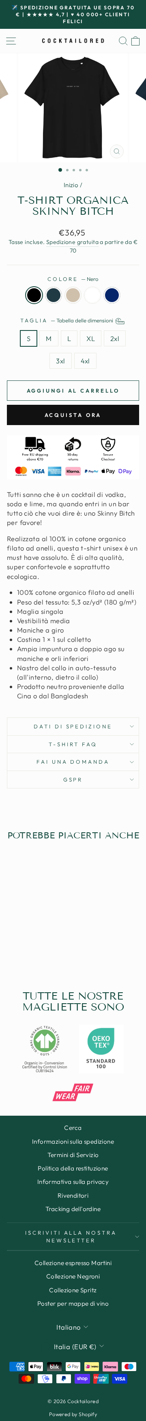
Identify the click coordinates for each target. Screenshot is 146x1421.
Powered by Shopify (73, 1414)
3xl (60, 360)
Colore (73, 279)
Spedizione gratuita (72, 242)
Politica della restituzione (73, 1168)
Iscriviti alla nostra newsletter (71, 1236)
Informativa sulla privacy (73, 1182)
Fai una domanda (73, 761)
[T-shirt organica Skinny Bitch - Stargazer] (22, 953)
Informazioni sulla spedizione (73, 1141)
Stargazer (53, 295)
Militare (112, 295)
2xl (114, 338)
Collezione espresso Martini (73, 1263)
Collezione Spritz (73, 1290)
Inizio (71, 185)
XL (90, 338)
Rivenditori (73, 1195)
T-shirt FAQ (73, 744)
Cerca (73, 1128)
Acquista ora (73, 415)
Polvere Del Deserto (73, 295)
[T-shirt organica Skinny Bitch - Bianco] (41, 953)
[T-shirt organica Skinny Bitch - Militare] (50, 953)
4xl (85, 360)
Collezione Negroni (73, 1276)
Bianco (92, 295)
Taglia (67, 320)
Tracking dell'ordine (73, 1209)
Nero (34, 295)
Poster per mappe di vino (73, 1303)
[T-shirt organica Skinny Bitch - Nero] (13, 953)
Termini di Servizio (73, 1155)
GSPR (73, 779)
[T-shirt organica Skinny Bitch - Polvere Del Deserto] (32, 953)
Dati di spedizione (73, 726)
